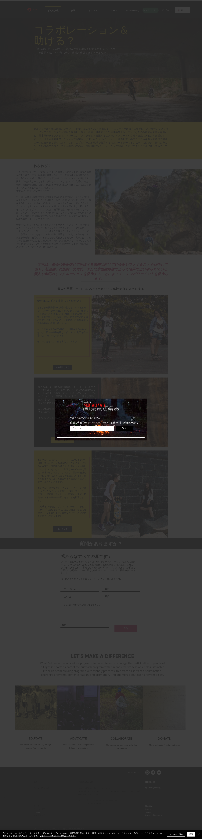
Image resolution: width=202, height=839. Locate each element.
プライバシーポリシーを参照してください (58, 835)
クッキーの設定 (176, 834)
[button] (133, 419)
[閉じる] (198, 834)
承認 (191, 834)
